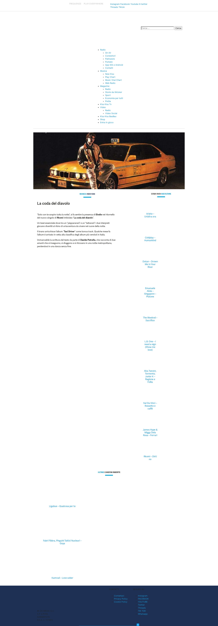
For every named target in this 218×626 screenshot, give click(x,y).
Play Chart (110, 77)
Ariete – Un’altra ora (150, 215)
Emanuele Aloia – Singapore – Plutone (150, 292)
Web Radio (110, 83)
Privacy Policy (121, 598)
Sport (108, 95)
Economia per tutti (114, 98)
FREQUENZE (75, 3)
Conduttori (110, 56)
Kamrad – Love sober (62, 577)
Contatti (109, 68)
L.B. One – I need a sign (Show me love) (150, 345)
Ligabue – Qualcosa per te (62, 506)
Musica (103, 71)
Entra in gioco (107, 122)
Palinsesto (110, 59)
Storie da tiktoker (113, 92)
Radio (103, 49)
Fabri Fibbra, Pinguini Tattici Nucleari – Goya (62, 542)
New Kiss (109, 74)
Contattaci (119, 595)
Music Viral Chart (113, 80)
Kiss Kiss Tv (106, 104)
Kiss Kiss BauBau (108, 116)
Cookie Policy (120, 602)
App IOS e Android (114, 65)
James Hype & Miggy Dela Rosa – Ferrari (150, 432)
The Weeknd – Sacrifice (150, 319)
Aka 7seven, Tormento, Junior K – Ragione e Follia (150, 376)
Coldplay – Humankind (150, 239)
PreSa (108, 101)
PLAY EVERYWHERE (93, 3)
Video (103, 107)
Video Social (111, 113)
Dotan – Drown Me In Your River (150, 264)
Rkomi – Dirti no (150, 458)
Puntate (109, 62)
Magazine (104, 86)
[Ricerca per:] (157, 28)
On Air (108, 52)
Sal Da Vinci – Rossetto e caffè (150, 406)
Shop (102, 119)
